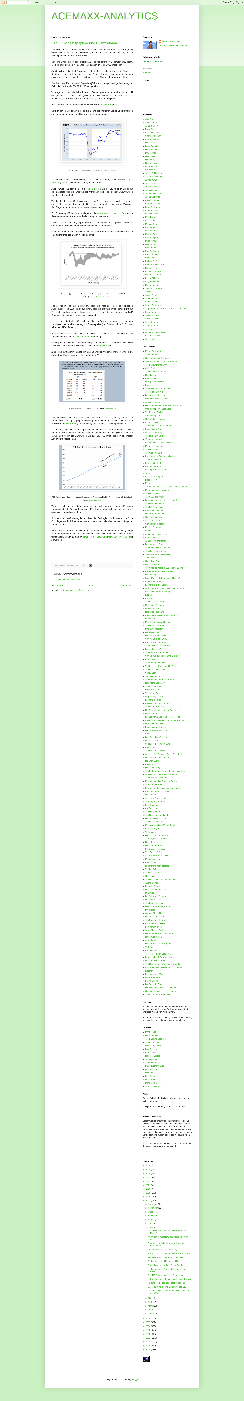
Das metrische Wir (153, 649)
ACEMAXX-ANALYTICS (104, 16)
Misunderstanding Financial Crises (161, 781)
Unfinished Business (154, 605)
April (150, 1302)
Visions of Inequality (154, 439)
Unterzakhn (150, 795)
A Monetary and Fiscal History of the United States (167, 487)
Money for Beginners (154, 446)
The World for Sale (153, 453)
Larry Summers (110, 408)
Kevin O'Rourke (152, 200)
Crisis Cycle (150, 368)
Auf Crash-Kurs (152, 808)
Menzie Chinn (151, 224)
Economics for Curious (155, 727)
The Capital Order (153, 460)
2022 (148, 1181)
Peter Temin (150, 258)
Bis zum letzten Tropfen (155, 974)
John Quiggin (151, 190)
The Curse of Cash (153, 686)
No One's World (152, 761)
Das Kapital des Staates (156, 737)
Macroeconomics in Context (157, 622)
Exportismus (150, 537)
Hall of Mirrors (151, 713)
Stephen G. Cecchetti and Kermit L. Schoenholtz (167, 308)
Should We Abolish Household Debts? (162, 578)
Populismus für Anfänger (156, 642)
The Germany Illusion (154, 625)
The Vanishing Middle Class (157, 646)
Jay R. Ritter (150, 183)
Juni (150, 1227)
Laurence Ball (151, 210)
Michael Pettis (151, 231)
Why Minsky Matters (154, 696)
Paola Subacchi (152, 248)
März (150, 1306)
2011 (148, 1338)
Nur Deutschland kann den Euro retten (162, 710)
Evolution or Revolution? (156, 581)
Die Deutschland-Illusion (156, 730)
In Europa (149, 893)
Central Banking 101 (154, 476)
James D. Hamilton (153, 173)
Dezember (153, 1204)
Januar (151, 1314)
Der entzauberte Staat (155, 514)
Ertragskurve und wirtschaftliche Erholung (166, 1265)
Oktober (152, 1212)
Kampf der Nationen (154, 510)
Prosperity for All (152, 690)
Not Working (150, 575)
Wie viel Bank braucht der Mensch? (161, 774)
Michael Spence (152, 237)
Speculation (150, 673)
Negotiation (150, 375)
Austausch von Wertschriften (111, 213)
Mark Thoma (151, 220)
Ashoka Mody (151, 126)
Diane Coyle (151, 160)
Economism (150, 659)
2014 (148, 1326)
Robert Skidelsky (153, 278)
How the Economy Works (156, 723)
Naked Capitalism (153, 1046)
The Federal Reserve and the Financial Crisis (165, 771)
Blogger (135, 1379)
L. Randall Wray (152, 204)
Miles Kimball (151, 241)
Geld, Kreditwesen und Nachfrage (163, 1249)
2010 (148, 1342)
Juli (150, 1223)
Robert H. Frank (152, 268)
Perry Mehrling (152, 254)
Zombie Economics (154, 822)
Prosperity (149, 598)
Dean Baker (150, 156)
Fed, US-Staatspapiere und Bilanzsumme (84, 43)
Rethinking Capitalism (155, 683)
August (151, 1219)
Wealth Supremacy (153, 432)
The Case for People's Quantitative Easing (164, 568)
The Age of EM (151, 693)
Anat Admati (150, 119)
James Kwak (151, 180)
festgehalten (101, 345)
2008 (148, 1349)
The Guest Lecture (153, 449)
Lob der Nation (152, 608)
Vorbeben (149, 947)
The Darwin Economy (155, 811)
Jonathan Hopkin (153, 193)
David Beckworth (110, 170)
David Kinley (151, 149)
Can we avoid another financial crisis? (162, 656)
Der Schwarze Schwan (155, 818)
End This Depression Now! (157, 791)
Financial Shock (152, 886)
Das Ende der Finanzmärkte (157, 906)
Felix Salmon (151, 1076)
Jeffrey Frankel (152, 187)
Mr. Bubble (150, 910)
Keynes (148, 734)
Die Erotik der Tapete (154, 984)
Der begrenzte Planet (154, 544)
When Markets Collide (155, 930)
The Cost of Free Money (156, 551)
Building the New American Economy (162, 615)
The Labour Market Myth (156, 365)
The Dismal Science (154, 903)
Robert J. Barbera (153, 271)
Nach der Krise (152, 842)
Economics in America (155, 429)
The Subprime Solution (155, 920)
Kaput (148, 385)
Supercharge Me (152, 416)
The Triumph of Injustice (156, 392)
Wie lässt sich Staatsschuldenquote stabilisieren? (170, 1253)
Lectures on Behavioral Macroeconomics (163, 788)
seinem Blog (107, 104)
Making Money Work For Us (157, 470)
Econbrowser (151, 1052)
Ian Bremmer (151, 166)
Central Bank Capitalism (156, 419)
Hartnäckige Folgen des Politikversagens (166, 1283)
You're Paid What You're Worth (159, 426)
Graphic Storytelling (154, 913)
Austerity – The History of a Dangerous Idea (164, 720)
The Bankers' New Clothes (157, 778)
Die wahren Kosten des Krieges (159, 933)
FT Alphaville (151, 1032)
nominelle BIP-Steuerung (95, 537)
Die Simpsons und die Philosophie (160, 988)
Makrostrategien (152, 828)
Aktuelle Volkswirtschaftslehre (158, 855)
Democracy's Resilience (156, 395)
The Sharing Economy (155, 663)
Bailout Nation (151, 862)
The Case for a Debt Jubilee (157, 388)
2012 (148, 1334)
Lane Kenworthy (152, 207)
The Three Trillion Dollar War (158, 954)
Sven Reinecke (152, 322)
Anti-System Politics (154, 558)
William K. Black (152, 336)
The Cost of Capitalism (155, 872)
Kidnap (148, 595)
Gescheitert (150, 876)
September (153, 1216)
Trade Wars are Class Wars (157, 554)
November (153, 1208)
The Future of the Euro (155, 707)
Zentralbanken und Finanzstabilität (163, 1261)
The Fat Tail (150, 869)
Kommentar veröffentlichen (68, 580)
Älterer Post (127, 585)
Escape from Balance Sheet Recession (162, 717)
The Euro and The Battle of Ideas (160, 680)
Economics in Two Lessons (157, 585)
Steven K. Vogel (152, 315)
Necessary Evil (152, 632)
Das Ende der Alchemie (155, 636)
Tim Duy (149, 329)
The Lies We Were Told (155, 602)
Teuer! (148, 473)
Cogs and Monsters (154, 517)
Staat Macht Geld (153, 463)
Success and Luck (153, 676)
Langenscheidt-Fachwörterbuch (159, 957)
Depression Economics (155, 889)
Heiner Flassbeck (153, 163)
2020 (148, 1189)
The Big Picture (152, 1042)
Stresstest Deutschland (155, 798)
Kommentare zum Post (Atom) (76, 590)
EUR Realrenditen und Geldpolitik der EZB (167, 1287)
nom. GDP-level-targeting (120, 537)
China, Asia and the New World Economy (163, 967)
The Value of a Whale (154, 497)
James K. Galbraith (153, 176)
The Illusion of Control (155, 436)
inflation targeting (85, 336)
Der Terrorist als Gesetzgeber (158, 944)
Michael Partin (151, 227)
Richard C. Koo (152, 261)
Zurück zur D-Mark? (154, 784)
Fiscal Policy (151, 480)
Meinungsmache (152, 859)
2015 (148, 1322)
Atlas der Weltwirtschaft (155, 541)
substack (147, 73)
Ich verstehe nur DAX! (155, 923)
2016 (148, 1318)
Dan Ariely (150, 143)
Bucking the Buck (153, 466)
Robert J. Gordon (153, 275)
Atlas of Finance (152, 402)
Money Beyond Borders (155, 351)
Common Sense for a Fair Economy (161, 991)
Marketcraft (150, 619)
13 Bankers (150, 832)
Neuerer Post (58, 585)
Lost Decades (151, 805)
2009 (148, 1346)
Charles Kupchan (153, 136)
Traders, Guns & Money (155, 839)
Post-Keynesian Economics (157, 399)
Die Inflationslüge (153, 767)
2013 (148, 1330)
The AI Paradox (152, 355)
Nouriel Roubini (152, 1069)
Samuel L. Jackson (153, 288)
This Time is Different (154, 852)
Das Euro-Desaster (154, 629)
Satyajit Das (150, 292)
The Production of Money (156, 652)
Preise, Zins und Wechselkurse (159, 571)
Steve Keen (150, 312)
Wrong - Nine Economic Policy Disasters (163, 754)
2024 (148, 1173)
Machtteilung (151, 950)
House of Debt (151, 740)
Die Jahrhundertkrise (154, 845)
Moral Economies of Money (157, 490)
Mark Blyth (150, 217)
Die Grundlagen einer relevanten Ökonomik (165, 405)
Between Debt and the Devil (157, 703)
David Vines (150, 153)
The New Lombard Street (156, 815)
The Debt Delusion (153, 493)
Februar (152, 1310)
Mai (150, 1298)
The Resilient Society (154, 507)
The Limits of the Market (156, 669)
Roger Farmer (151, 285)
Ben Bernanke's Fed (154, 927)
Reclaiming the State (154, 612)
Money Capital (151, 422)
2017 (148, 1200)
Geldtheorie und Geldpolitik (157, 358)
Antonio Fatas (151, 122)
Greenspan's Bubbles (155, 977)
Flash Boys (150, 747)
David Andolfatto (152, 146)
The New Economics (154, 504)
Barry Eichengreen (153, 129)
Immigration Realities (154, 382)
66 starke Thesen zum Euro (157, 744)
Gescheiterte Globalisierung (157, 592)
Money (148, 483)
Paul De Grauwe (152, 251)
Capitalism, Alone (153, 561)
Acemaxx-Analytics (171, 41)
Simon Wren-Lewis (153, 305)
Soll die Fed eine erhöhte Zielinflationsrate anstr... (170, 1279)
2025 (148, 1169)
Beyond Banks (151, 378)
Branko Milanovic (153, 132)
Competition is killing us (156, 524)
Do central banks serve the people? (161, 500)
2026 (148, 1166)
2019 (148, 1193)
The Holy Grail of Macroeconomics (160, 879)
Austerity (149, 764)
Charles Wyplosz (153, 139)
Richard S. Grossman (154, 264)
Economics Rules (153, 700)
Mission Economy (153, 527)
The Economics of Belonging (158, 548)
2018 (148, 1197)
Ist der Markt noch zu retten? (158, 866)
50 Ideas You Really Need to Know (161, 666)
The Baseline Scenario (155, 1039)
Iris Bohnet (150, 170)
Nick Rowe (150, 244)
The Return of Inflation (155, 412)
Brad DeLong (151, 1049)
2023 (148, 1177)
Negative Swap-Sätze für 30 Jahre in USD (167, 1257)
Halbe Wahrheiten (153, 937)
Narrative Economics (154, 564)
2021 (148, 1185)
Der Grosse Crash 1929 (156, 899)
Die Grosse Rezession (155, 849)
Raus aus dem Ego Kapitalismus (160, 456)
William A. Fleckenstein (155, 332)
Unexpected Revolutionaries (158, 409)
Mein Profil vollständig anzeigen (173, 46)
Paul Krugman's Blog (154, 1066)
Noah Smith (150, 1079)
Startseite (93, 585)
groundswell (150, 940)
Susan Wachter (152, 319)
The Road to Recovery (155, 751)
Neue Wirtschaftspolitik (155, 960)
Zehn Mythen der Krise (155, 801)
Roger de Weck (152, 281)
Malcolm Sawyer (152, 214)
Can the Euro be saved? (156, 639)
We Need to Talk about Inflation (159, 443)
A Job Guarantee (152, 520)
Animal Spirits (151, 883)
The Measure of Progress (156, 372)
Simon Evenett (151, 302)
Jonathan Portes (152, 197)
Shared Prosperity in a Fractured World (162, 361)
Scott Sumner (151, 298)
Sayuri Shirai (151, 295)
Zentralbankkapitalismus (156, 534)
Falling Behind (151, 981)
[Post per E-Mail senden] (90, 565)
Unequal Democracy (154, 916)
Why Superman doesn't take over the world (164, 588)
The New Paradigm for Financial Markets (163, 964)
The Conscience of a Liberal (158, 994)
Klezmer (149, 971)
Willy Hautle (150, 339)
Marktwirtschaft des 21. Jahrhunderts (161, 825)
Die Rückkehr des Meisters (157, 835)
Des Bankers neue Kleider (157, 757)
